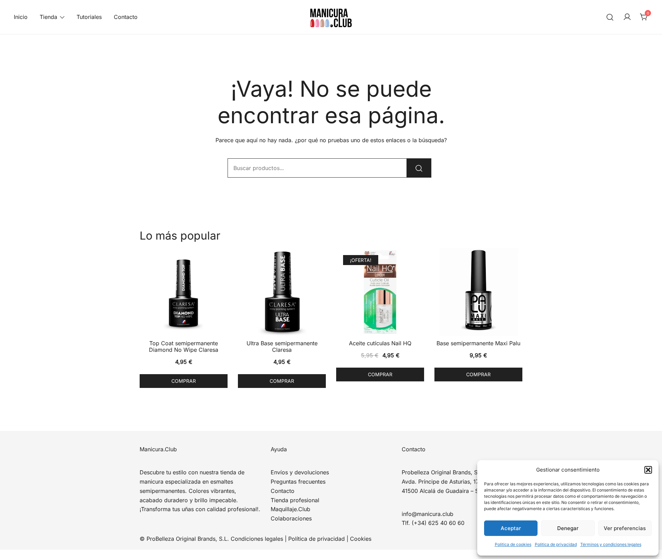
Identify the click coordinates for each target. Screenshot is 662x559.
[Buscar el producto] (419, 168)
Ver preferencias (625, 528)
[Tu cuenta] (627, 17)
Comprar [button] (183, 381)
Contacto (126, 16)
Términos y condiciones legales (610, 544)
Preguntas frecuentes (298, 481)
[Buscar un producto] (610, 17)
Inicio (21, 16)
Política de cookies (513, 544)
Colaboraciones (291, 518)
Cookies (360, 538)
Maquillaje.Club (290, 509)
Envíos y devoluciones (300, 472)
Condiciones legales (257, 538)
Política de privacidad (556, 544)
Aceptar (511, 528)
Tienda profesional (295, 500)
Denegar (568, 528)
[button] (648, 469)
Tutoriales (89, 16)
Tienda (48, 16)
